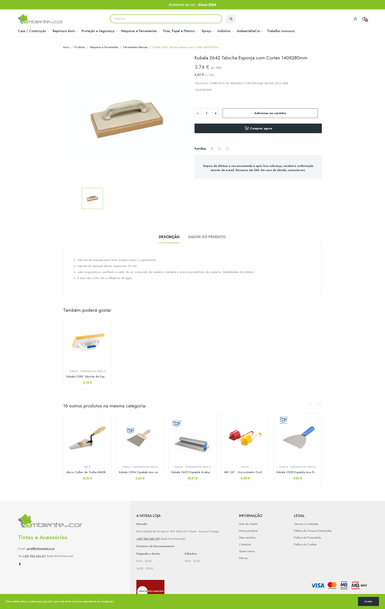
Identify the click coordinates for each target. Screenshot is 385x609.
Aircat (245, 467)
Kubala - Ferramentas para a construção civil (87, 371)
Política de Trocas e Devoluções (312, 531)
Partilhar (212, 149)
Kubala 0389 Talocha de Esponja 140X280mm (87, 377)
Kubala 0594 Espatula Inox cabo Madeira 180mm (140, 472)
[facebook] (20, 564)
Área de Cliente (248, 524)
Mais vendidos (247, 538)
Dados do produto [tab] (207, 237)
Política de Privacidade (307, 538)
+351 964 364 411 (34, 556)
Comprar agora (261, 128)
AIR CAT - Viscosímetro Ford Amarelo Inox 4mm (245, 472)
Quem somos (247, 551)
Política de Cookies (305, 544)
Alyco (87, 467)
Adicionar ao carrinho (270, 113)
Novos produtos (248, 531)
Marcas (243, 558)
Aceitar (368, 601)
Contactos (245, 544)
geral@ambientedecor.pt (40, 549)
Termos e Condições (306, 524)
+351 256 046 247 (148, 539)
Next (318, 404)
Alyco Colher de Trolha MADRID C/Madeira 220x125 (87, 472)
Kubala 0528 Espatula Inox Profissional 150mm (298, 472)
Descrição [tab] (169, 237)
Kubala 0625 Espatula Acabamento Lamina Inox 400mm (192, 472)
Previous (310, 404)
